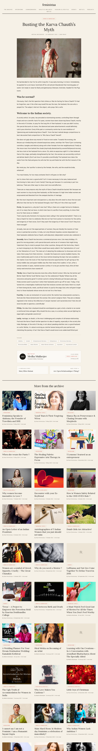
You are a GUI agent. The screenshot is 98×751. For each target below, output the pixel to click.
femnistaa (49, 5)
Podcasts (90, 9)
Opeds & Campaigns (49, 19)
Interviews (19, 9)
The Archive (8, 9)
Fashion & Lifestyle (62, 9)
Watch (49, 11)
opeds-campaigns (72, 356)
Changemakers (31, 9)
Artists (82, 9)
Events (74, 9)
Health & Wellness (45, 9)
